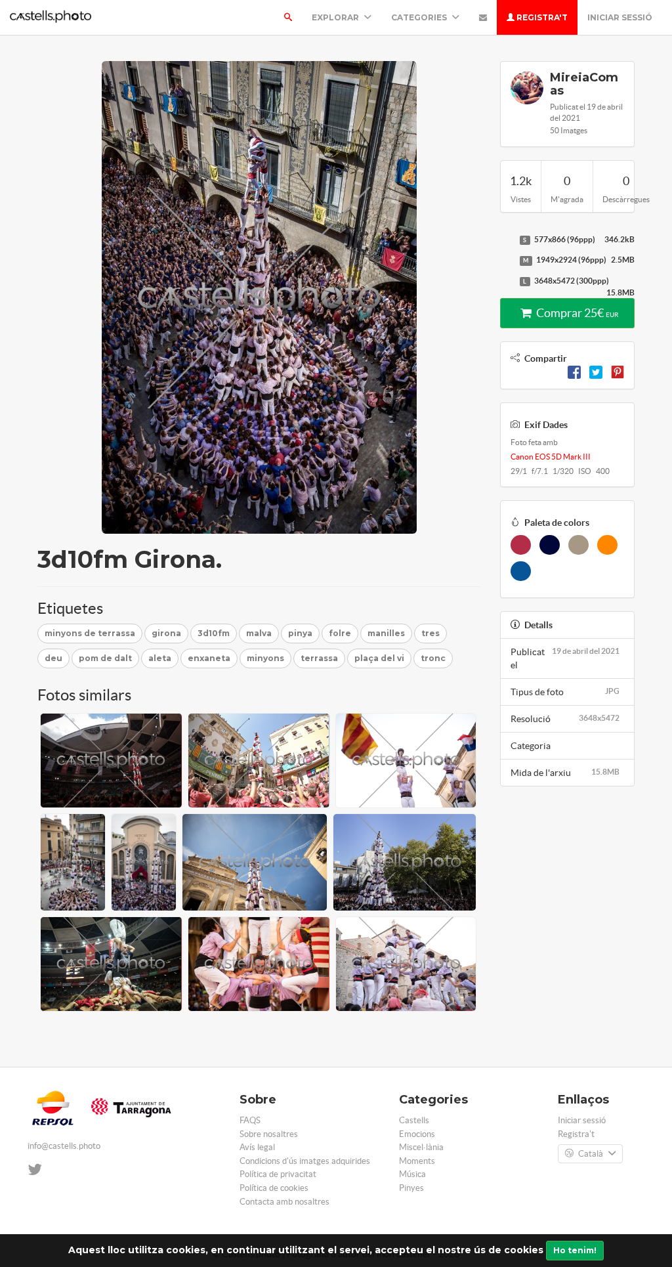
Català (590, 1154)
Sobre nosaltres (269, 1134)
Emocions (417, 1134)
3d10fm (214, 633)
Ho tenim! (575, 1250)
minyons (265, 658)
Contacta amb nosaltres (284, 1202)
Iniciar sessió (619, 17)
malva (259, 633)
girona (166, 633)
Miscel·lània (421, 1147)
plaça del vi (379, 658)
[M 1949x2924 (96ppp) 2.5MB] (506, 260)
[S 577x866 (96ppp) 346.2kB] (506, 240)
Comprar (576, 313)
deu (53, 658)
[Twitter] (595, 371)
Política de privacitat (278, 1174)
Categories (420, 17)
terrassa (319, 658)
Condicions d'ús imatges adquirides (305, 1161)
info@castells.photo (64, 1146)
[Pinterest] (617, 371)
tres (430, 633)
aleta (159, 658)
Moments (417, 1161)
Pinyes (411, 1188)
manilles (386, 633)
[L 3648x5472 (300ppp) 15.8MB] (506, 281)
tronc (433, 658)
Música (412, 1174)
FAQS (250, 1120)
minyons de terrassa (90, 633)
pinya (300, 633)
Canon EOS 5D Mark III (551, 456)
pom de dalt (105, 658)
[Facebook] (574, 371)
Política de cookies (274, 1188)
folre (340, 633)
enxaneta (209, 658)
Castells (414, 1120)
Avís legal (257, 1147)
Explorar (336, 17)
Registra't (541, 17)
